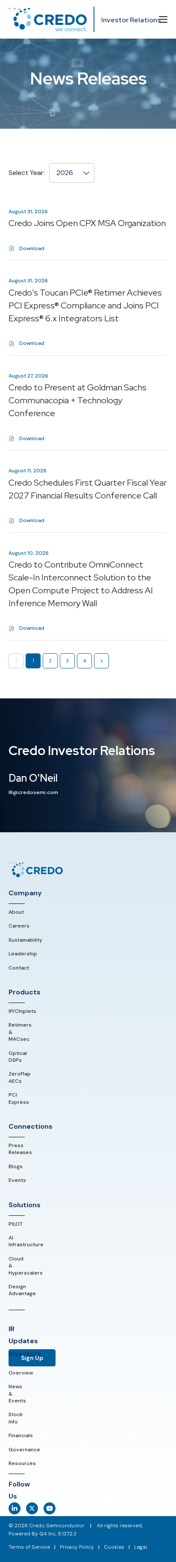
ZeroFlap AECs (20, 1077)
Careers (19, 925)
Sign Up (32, 1358)
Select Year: (27, 172)
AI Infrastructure (26, 1241)
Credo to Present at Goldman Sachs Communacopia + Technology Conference (78, 400)
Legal (140, 1547)
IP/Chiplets (22, 1011)
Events (17, 1180)
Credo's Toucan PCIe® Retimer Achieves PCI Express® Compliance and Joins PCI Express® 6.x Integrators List (85, 305)
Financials (21, 1435)
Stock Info (16, 1418)
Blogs (16, 1166)
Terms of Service (29, 1547)
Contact (19, 967)
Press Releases (20, 1149)
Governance (24, 1449)
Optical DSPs (18, 1056)
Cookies (114, 1547)
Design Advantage (22, 1290)
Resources (22, 1463)
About (16, 912)
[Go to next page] (101, 660)
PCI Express (19, 1098)
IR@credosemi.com (33, 792)
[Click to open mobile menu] (163, 20)
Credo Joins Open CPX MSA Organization (87, 223)
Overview (21, 1372)
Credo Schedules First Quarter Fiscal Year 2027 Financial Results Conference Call (88, 489)
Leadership (23, 953)
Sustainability (25, 940)
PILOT (16, 1224)
